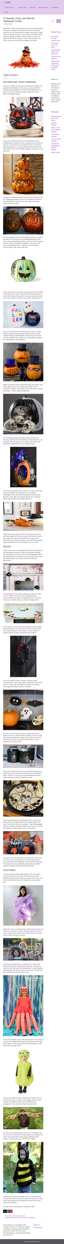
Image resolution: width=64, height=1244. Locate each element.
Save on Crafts (22, 7)
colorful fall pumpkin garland (22, 626)
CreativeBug (26, 1135)
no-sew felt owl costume (11, 1135)
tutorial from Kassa (35, 335)
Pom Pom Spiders (8, 596)
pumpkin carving (36, 237)
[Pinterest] (10, 1211)
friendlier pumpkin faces (24, 536)
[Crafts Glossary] (7, 2)
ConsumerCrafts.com (9, 598)
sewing (5, 970)
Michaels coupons (16, 38)
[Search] (58, 21)
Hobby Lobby (24, 389)
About (6, 12)
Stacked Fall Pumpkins (34, 199)
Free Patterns (55, 7)
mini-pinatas (35, 733)
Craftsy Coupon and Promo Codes (56, 118)
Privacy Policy (38, 1227)
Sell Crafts (32, 7)
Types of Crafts (9, 7)
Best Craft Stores (43, 7)
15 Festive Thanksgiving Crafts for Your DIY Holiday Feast (20, 1217)
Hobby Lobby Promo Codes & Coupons (56, 129)
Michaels (25, 440)
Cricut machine (11, 331)
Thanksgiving (20, 628)
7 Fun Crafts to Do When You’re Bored (15, 1216)
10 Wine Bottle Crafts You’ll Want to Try (55, 52)
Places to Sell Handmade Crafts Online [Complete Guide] (55, 65)
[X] (4, 1211)
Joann (14, 1100)
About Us (36, 1225)
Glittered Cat (16, 145)
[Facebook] (7, 1211)
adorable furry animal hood (31, 964)
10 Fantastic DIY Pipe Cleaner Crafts (55, 38)
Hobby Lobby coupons (30, 38)
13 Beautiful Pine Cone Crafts (55, 45)
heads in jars (11, 773)
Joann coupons (8, 40)
